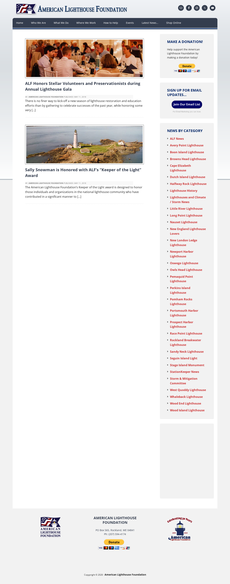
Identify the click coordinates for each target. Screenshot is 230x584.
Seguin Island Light (183, 358)
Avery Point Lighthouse (186, 145)
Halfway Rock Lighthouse (188, 184)
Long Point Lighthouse (186, 215)
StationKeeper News (184, 372)
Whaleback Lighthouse (186, 397)
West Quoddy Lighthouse (188, 390)
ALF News (177, 139)
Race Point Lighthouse (186, 333)
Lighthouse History (183, 191)
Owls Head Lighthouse (186, 270)
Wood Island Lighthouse (187, 410)
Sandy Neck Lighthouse (187, 352)
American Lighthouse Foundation (72, 9)
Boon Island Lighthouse (187, 152)
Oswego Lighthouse (184, 263)
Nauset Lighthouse (183, 222)
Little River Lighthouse (186, 209)
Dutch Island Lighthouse (187, 177)
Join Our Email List (187, 104)
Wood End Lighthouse (185, 403)
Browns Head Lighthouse (188, 159)
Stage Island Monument (187, 365)
